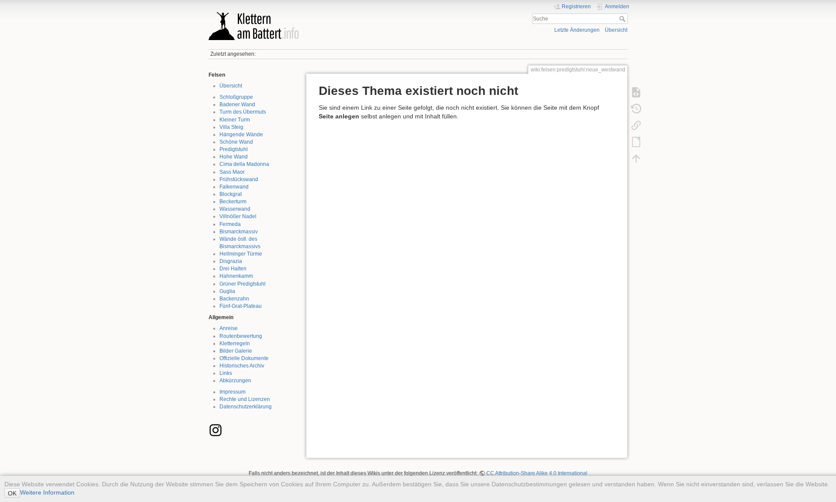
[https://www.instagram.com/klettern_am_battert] (215, 430)
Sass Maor (232, 172)
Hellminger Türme (240, 254)
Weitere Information (47, 492)
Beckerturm (232, 202)
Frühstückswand (238, 179)
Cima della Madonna (244, 164)
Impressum (232, 392)
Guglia (227, 291)
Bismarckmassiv (238, 232)
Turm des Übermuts (242, 112)
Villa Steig (231, 127)
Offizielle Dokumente (244, 358)
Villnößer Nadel (237, 216)
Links (225, 373)
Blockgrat (230, 194)
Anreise (228, 328)
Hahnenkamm (236, 276)
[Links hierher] (636, 125)
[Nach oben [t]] (636, 158)
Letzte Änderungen (577, 30)
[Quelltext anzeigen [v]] (636, 92)
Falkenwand (234, 187)
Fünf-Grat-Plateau (240, 306)
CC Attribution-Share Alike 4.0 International (536, 473)
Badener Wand (237, 104)
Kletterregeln (234, 343)
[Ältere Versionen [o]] (636, 109)
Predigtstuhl (233, 149)
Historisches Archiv (241, 366)
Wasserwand (234, 209)
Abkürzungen (235, 380)
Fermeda (230, 224)
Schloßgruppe (236, 97)
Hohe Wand (233, 157)
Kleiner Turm (234, 120)
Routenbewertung (240, 336)
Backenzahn (234, 299)
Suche (623, 19)
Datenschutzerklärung (245, 407)
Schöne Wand (236, 142)
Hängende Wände (241, 134)
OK (12, 493)
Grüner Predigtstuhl (242, 284)
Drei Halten (232, 269)
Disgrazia (230, 261)
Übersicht (616, 30)
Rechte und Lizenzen (244, 399)
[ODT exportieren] (636, 142)
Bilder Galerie (235, 351)
